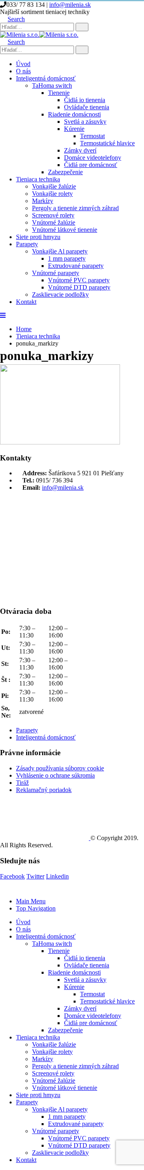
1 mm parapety (67, 258)
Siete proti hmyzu (38, 236)
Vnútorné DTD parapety (79, 287)
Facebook (12, 876)
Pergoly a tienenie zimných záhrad (75, 208)
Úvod (23, 63)
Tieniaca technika (38, 179)
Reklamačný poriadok (44, 789)
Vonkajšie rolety (52, 193)
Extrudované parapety (76, 265)
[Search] (82, 27)
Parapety (27, 244)
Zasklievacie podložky (60, 294)
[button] (12, 19)
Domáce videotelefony (92, 157)
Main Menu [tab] (31, 901)
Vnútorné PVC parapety (79, 280)
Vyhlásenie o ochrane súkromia (55, 775)
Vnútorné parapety (55, 272)
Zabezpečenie (65, 172)
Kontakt (26, 301)
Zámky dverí (80, 150)
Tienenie (59, 92)
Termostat (92, 136)
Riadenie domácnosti (74, 114)
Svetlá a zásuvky (85, 121)
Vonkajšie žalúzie (54, 186)
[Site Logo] (39, 34)
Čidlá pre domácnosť (90, 164)
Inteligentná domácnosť (46, 78)
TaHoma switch (52, 85)
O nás (23, 71)
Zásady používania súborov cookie (60, 768)
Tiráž (22, 782)
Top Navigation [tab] (36, 908)
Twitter (35, 876)
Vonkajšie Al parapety (60, 251)
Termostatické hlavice (107, 143)
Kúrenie (74, 128)
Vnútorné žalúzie (53, 222)
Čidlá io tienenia (84, 99)
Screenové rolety (53, 215)
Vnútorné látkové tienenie (64, 229)
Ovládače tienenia (86, 107)
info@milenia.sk (70, 4)
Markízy (42, 200)
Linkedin (57, 876)
